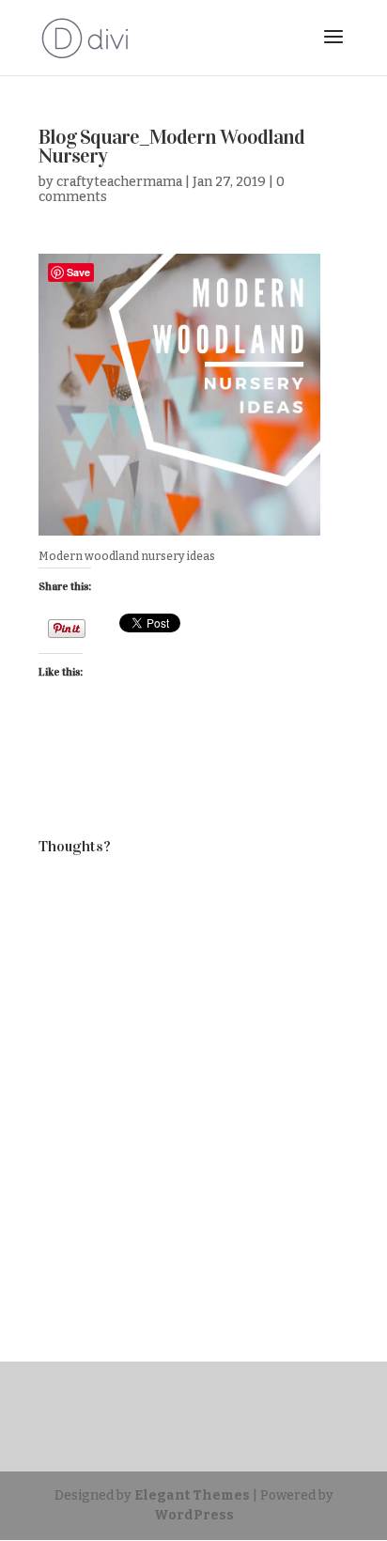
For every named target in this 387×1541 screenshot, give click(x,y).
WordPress (194, 1515)
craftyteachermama (119, 182)
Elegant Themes (192, 1495)
